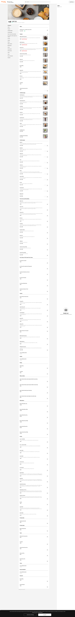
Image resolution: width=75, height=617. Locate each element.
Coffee (16, 22)
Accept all (44, 614)
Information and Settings (30, 614)
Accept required (40, 612)
